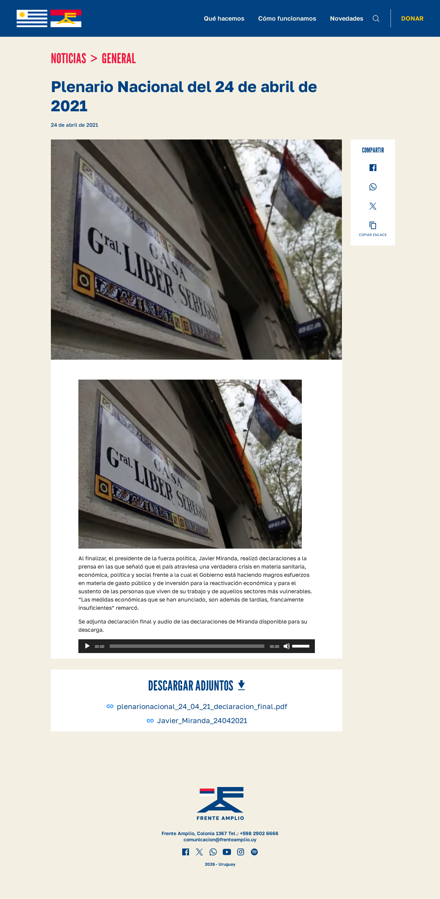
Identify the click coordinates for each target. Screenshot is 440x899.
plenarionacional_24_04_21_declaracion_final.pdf (202, 706)
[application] (196, 646)
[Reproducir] (87, 646)
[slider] (301, 645)
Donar (412, 18)
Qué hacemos (224, 18)
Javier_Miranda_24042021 (202, 720)
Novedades (346, 18)
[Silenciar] (286, 646)
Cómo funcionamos (287, 18)
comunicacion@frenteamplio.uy (220, 839)
